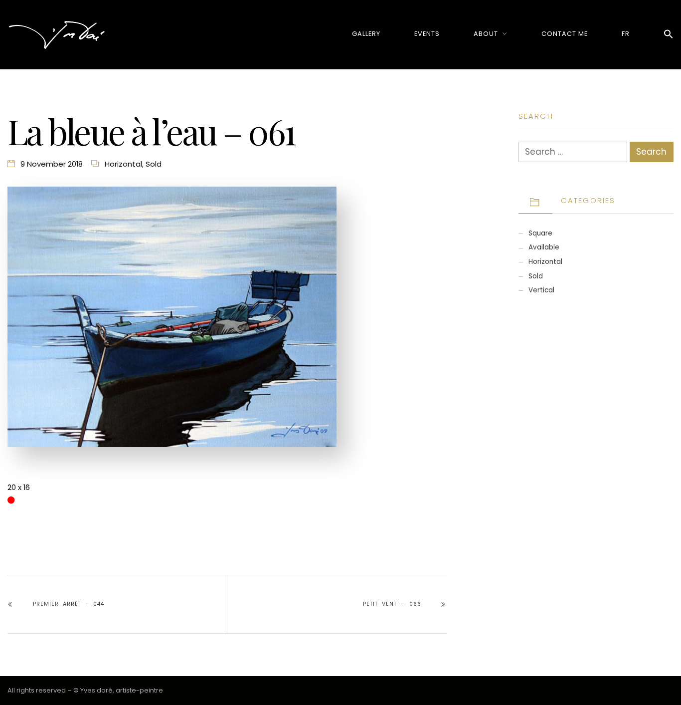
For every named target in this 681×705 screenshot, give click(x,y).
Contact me (564, 33)
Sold (154, 164)
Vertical (541, 290)
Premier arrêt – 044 (68, 604)
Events (427, 33)
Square (540, 233)
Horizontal (123, 164)
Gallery (366, 33)
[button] (669, 34)
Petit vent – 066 (392, 604)
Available (543, 247)
